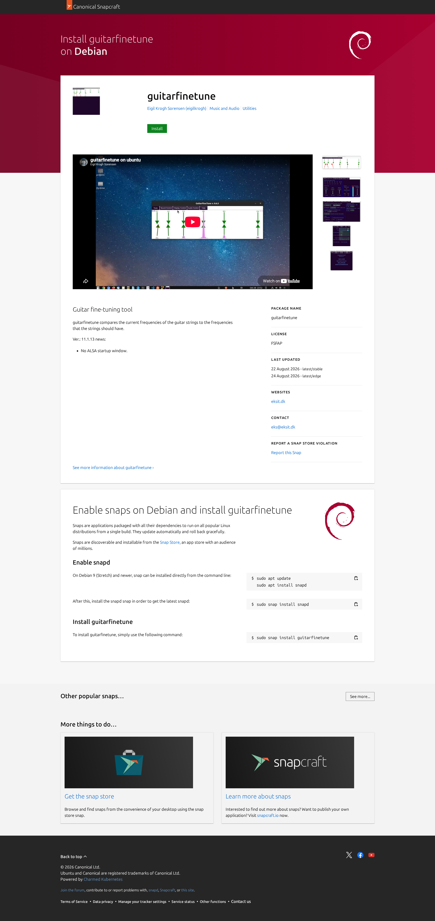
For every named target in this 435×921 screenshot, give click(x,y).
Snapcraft (167, 890)
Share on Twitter (349, 855)
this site (187, 890)
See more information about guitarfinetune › (113, 467)
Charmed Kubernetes (103, 879)
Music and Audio (224, 108)
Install (157, 128)
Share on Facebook (360, 855)
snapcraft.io (268, 815)
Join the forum (72, 890)
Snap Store (170, 542)
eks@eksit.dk (283, 427)
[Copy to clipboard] (356, 578)
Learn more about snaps (258, 796)
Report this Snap (286, 452)
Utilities (249, 108)
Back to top (71, 856)
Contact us (241, 901)
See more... (360, 696)
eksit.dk (278, 401)
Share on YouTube (371, 855)
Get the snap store (89, 796)
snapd (153, 890)
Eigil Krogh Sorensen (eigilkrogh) (177, 108)
